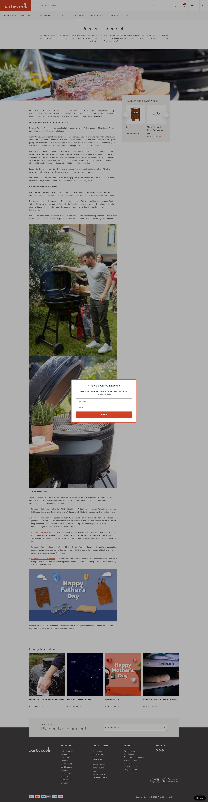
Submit (104, 414)
